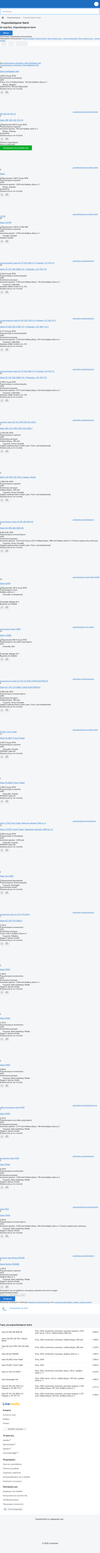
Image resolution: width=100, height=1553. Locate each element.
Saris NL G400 (6, 876)
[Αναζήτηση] (96, 11)
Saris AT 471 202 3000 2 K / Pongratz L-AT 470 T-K (23, 377)
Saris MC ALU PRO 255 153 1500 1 (16, 428)
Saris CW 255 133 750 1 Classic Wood (17, 477)
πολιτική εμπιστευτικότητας (39, 1302)
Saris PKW (5, 969)
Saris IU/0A (5, 583)
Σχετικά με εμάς (9, 1415)
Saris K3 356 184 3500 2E (12, 528)
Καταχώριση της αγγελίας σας (16, 148)
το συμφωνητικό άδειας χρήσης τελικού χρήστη (72, 1302)
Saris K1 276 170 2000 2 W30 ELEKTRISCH (20, 687)
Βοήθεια (6, 1419)
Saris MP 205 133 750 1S (11, 120)
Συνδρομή (7, 1299)
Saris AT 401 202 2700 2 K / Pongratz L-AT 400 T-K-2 (24, 327)
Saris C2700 (5, 222)
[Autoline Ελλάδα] (15, 4)
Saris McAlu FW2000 (9, 1264)
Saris (2, 174)
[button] (96, 4)
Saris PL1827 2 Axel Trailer (12, 738)
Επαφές (6, 1423)
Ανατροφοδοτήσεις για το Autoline (16, 1477)
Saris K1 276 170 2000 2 (11, 921)
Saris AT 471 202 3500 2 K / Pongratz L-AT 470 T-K (23, 269)
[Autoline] (2, 17)
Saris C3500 (5, 635)
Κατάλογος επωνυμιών (12, 1481)
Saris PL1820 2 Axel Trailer (12, 783)
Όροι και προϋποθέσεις (12, 1464)
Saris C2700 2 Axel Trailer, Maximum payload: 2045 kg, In (26, 829)
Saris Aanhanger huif (9, 71)
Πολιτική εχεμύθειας (11, 1468)
